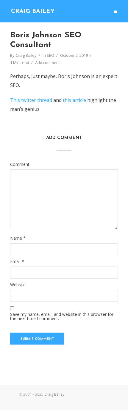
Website (18, 285)
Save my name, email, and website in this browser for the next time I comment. (61, 316)
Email (17, 261)
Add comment (47, 62)
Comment (19, 164)
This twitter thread (31, 100)
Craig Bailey (33, 11)
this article (74, 100)
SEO (50, 55)
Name (18, 238)
